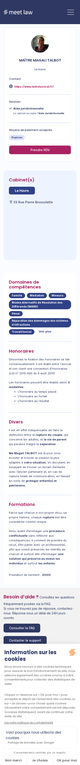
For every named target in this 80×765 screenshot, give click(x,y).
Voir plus (45, 331)
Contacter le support (25, 640)
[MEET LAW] (18, 12)
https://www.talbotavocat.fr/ (34, 86)
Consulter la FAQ (22, 628)
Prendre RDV (40, 150)
